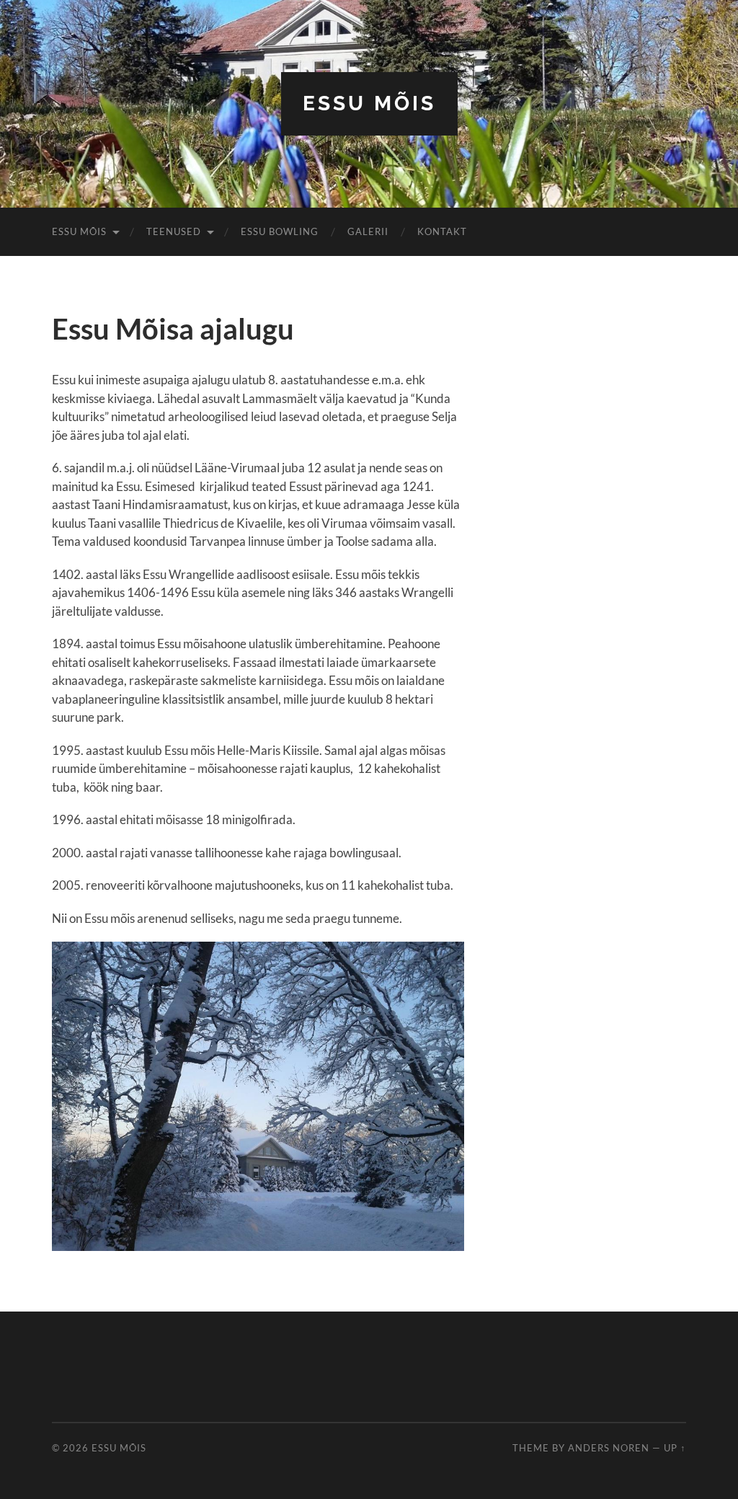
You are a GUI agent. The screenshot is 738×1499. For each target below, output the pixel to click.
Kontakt (442, 231)
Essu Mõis (369, 103)
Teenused (173, 231)
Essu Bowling (280, 231)
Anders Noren (608, 1448)
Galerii (367, 231)
